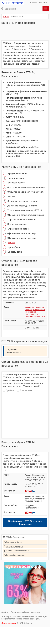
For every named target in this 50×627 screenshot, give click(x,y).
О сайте (4, 612)
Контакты (43, 2)
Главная (33, 2)
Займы (11, 242)
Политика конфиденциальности (25, 612)
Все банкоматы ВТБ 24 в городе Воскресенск (25, 522)
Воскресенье (26, 390)
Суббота (10, 390)
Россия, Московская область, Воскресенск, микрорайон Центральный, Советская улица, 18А (35, 311)
